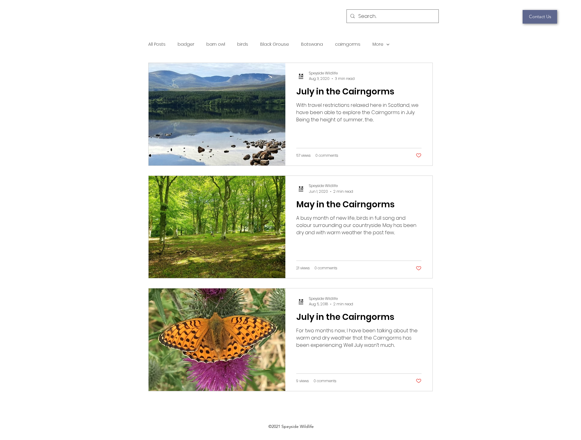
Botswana (312, 44)
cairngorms (347, 44)
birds (242, 44)
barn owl (215, 44)
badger (186, 44)
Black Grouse (274, 44)
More (378, 44)
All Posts (157, 44)
